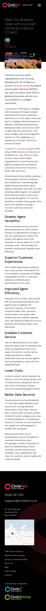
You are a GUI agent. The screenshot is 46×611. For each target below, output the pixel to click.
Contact (8, 575)
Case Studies (10, 571)
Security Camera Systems (16, 559)
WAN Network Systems (15, 555)
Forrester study (21, 85)
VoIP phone (31, 167)
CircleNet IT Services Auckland (20, 148)
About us (9, 563)
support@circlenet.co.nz (21, 501)
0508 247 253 (28, 5)
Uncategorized (10, 47)
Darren (7, 44)
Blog (6, 567)
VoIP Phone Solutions (14, 551)
